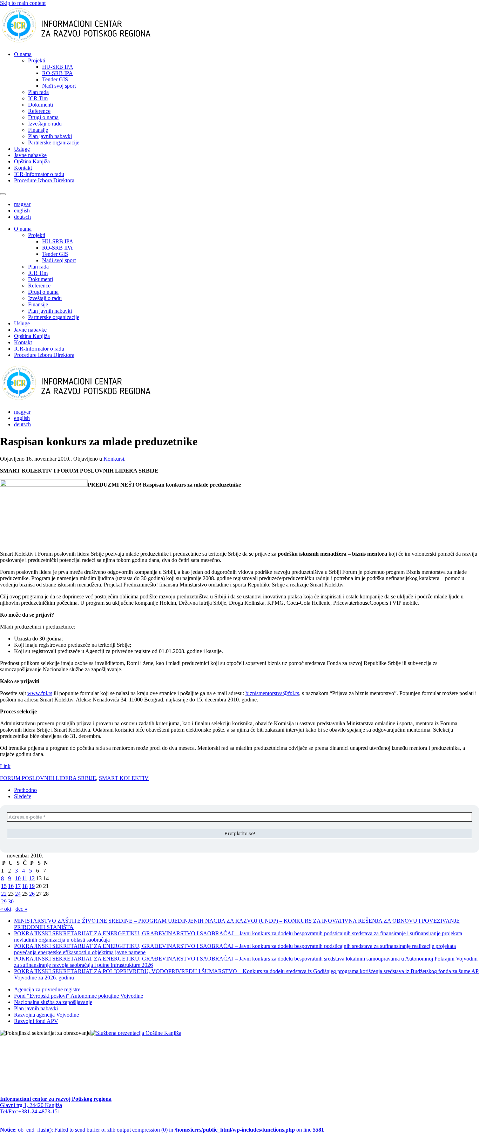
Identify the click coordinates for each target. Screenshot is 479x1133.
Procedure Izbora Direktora (44, 180)
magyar (22, 204)
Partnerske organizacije (53, 142)
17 (18, 886)
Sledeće (22, 796)
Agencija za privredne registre (47, 989)
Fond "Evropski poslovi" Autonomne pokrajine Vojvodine (78, 996)
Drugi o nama (43, 117)
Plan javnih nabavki (50, 136)
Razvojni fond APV (36, 1021)
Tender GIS (55, 79)
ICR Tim (38, 98)
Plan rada (38, 92)
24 (18, 894)
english (22, 210)
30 (11, 901)
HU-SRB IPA (57, 67)
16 (11, 886)
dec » (21, 909)
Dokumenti (40, 105)
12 (32, 878)
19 (32, 886)
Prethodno (25, 790)
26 (32, 894)
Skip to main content (23, 3)
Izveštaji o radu (45, 124)
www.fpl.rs (39, 693)
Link (5, 766)
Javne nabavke (30, 155)
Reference (39, 111)
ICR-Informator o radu (39, 174)
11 (24, 878)
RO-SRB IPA (57, 73)
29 (4, 901)
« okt (5, 909)
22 (4, 894)
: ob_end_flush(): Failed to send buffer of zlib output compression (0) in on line (162, 1130)
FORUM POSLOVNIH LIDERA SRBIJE (48, 778)
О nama (23, 54)
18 (25, 886)
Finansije (38, 130)
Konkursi (113, 459)
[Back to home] (87, 42)
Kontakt (23, 168)
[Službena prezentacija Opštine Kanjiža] (135, 1033)
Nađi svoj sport (59, 86)
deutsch (22, 217)
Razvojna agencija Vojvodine (46, 1015)
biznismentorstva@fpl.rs (272, 693)
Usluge (22, 149)
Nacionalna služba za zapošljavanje (53, 1002)
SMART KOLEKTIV (124, 778)
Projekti (36, 60)
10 (18, 878)
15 (4, 886)
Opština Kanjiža (32, 161)
